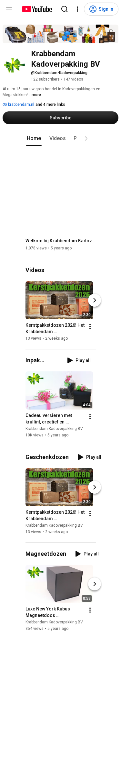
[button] (86, 138)
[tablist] (60, 138)
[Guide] (9, 9)
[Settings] (77, 9)
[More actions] (90, 326)
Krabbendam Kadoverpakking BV (54, 428)
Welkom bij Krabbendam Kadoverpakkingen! (60, 240)
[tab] (34, 138)
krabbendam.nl (20, 104)
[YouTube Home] (36, 9)
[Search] (64, 9)
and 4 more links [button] (50, 104)
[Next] (94, 300)
